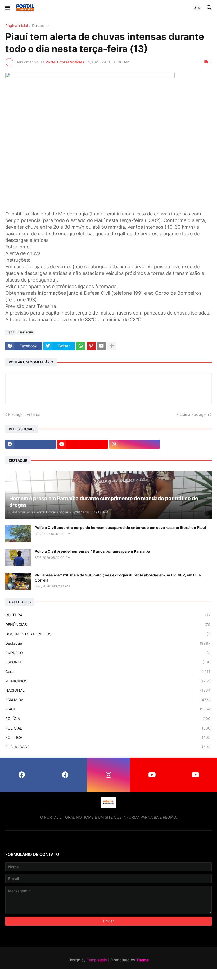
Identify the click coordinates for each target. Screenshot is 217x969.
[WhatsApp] (80, 346)
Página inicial (16, 26)
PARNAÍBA (108, 700)
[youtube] (82, 444)
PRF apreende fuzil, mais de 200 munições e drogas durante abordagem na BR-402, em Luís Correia (118, 577)
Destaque (40, 26)
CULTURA (108, 615)
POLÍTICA (108, 737)
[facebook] (30, 444)
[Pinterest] (91, 346)
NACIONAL (108, 690)
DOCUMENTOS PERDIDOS (108, 634)
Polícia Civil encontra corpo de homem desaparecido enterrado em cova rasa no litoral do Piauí (120, 527)
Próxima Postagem (192, 414)
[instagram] (134, 444)
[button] (7, 7)
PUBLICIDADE (108, 747)
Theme (142, 960)
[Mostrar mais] (111, 346)
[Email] (101, 346)
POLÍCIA (108, 718)
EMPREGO (108, 652)
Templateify (97, 960)
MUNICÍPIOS (108, 681)
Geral (108, 671)
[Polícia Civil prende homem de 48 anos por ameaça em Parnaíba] (18, 557)
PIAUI (108, 709)
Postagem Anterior (24, 414)
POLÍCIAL (108, 728)
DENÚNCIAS (108, 624)
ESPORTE (108, 662)
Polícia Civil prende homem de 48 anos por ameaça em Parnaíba (92, 551)
